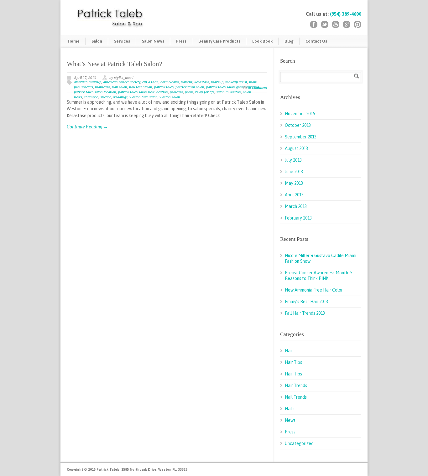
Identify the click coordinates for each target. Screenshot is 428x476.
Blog (289, 41)
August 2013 (296, 148)
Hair (289, 350)
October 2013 (298, 125)
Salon (96, 41)
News (290, 420)
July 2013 (293, 160)
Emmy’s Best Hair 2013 (306, 301)
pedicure (176, 92)
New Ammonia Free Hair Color (314, 289)
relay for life (204, 92)
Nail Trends (296, 397)
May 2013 (294, 183)
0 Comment (258, 88)
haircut (186, 82)
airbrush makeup (87, 82)
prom (189, 92)
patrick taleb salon (189, 87)
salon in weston (228, 92)
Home (74, 41)
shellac (105, 97)
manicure (102, 87)
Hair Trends (296, 385)
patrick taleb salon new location (143, 92)
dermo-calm (169, 82)
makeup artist (236, 82)
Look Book (262, 41)
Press (181, 41)
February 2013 (298, 217)
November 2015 (300, 113)
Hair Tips (293, 362)
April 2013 (294, 194)
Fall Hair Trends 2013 (305, 313)
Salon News (153, 41)
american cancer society (121, 82)
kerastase (201, 82)
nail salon (119, 87)
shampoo (91, 97)
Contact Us (316, 41)
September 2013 (300, 136)
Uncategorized (299, 443)
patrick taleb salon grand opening (232, 87)
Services (122, 41)
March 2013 (296, 206)
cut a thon (150, 82)
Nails (290, 408)
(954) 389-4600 (345, 14)
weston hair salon (143, 97)
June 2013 (294, 171)
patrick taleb (164, 87)
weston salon (169, 97)
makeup (217, 82)
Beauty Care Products (219, 41)
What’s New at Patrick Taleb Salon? (114, 64)
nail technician (140, 87)
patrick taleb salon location (95, 92)
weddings (120, 97)
